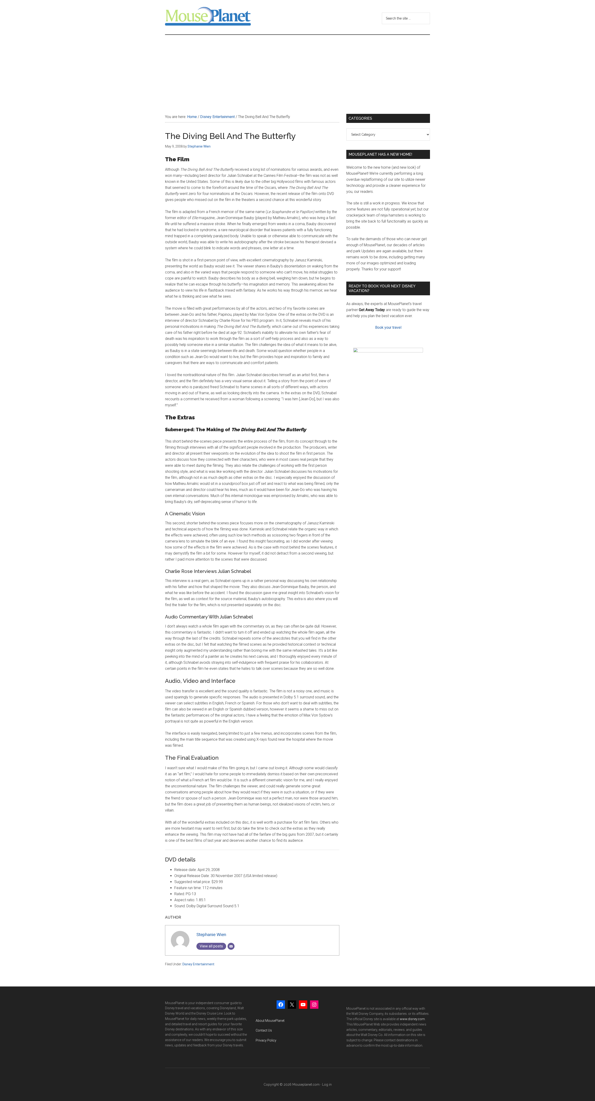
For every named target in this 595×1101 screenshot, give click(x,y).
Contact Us (264, 1030)
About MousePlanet (270, 1020)
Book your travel (388, 327)
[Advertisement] (297, 69)
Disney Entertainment (198, 964)
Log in (327, 1084)
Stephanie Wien (211, 934)
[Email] (231, 946)
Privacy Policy (266, 1040)
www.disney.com (412, 1019)
